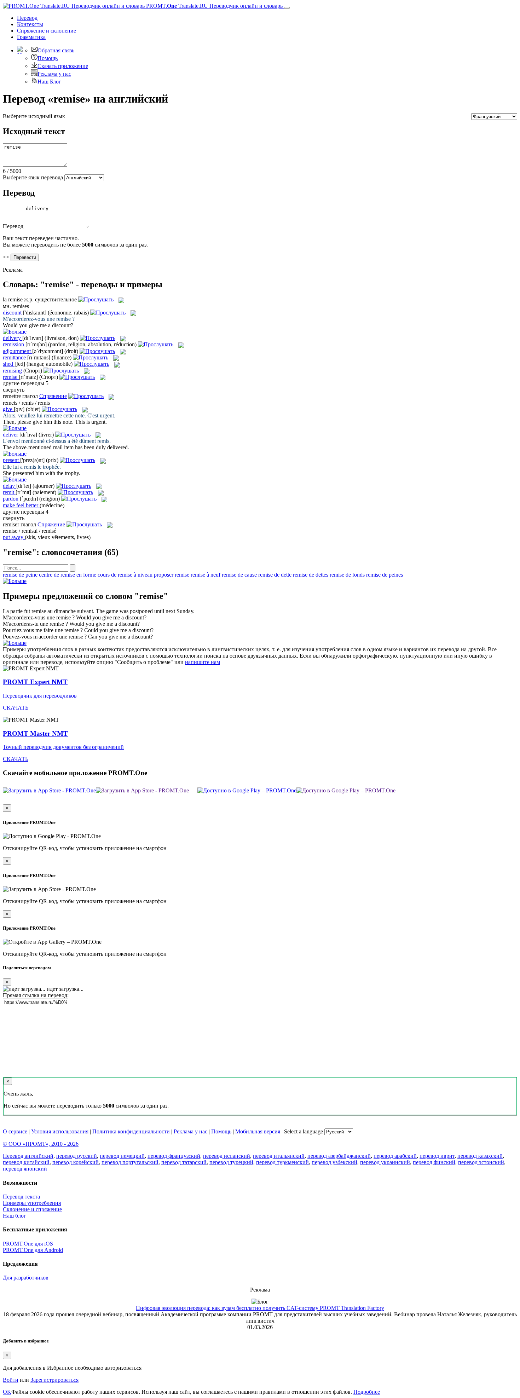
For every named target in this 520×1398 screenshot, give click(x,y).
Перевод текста (21, 1197)
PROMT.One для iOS (28, 1244)
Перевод (27, 18)
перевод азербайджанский (339, 1156)
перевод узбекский (334, 1162)
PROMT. (214, 6)
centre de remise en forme (67, 575)
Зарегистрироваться (54, 1380)
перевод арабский (395, 1156)
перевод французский (174, 1156)
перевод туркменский (282, 1162)
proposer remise (171, 575)
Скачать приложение (62, 66)
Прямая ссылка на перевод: (36, 995)
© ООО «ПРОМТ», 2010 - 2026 (41, 1144)
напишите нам (202, 662)
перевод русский (76, 1156)
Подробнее (366, 1392)
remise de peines (384, 575)
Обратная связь (55, 50)
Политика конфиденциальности (131, 1131)
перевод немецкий (122, 1156)
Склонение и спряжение (32, 1209)
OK (7, 1392)
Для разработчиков (25, 1278)
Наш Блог (49, 82)
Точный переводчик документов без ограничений (63, 747)
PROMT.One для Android (33, 1250)
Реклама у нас (54, 74)
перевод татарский (184, 1162)
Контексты (30, 24)
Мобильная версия (257, 1131)
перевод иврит (437, 1156)
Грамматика (31, 37)
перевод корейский (75, 1162)
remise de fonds (347, 575)
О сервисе (15, 1131)
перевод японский (25, 1169)
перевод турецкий (231, 1162)
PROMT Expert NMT (35, 682)
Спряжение (46, 31)
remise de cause (239, 575)
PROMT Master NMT (35, 733)
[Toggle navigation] (287, 8)
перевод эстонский (481, 1162)
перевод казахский (480, 1156)
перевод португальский (130, 1162)
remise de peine (20, 575)
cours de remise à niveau (125, 575)
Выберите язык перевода (33, 177)
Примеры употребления (32, 1203)
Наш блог (14, 1216)
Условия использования (59, 1131)
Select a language (303, 1131)
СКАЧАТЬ (15, 708)
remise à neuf (205, 575)
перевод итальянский (279, 1156)
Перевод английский (28, 1156)
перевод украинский (385, 1162)
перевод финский (434, 1162)
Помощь (47, 58)
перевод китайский (26, 1162)
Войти (10, 1380)
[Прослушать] (96, 299)
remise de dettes (310, 575)
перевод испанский (226, 1156)
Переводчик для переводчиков (40, 696)
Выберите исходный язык (34, 116)
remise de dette (274, 575)
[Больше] (15, 581)
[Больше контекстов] (15, 332)
